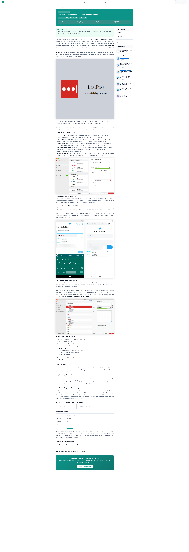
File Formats (110, 2)
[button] (85, 196)
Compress (89, 2)
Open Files (58, 2)
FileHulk (57, 7)
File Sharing (95, 2)
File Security (103, 2)
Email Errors (117, 2)
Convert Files (66, 2)
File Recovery (82, 2)
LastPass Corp (70, 428)
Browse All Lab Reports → (85, 466)
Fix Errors (74, 2)
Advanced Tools (125, 2)
